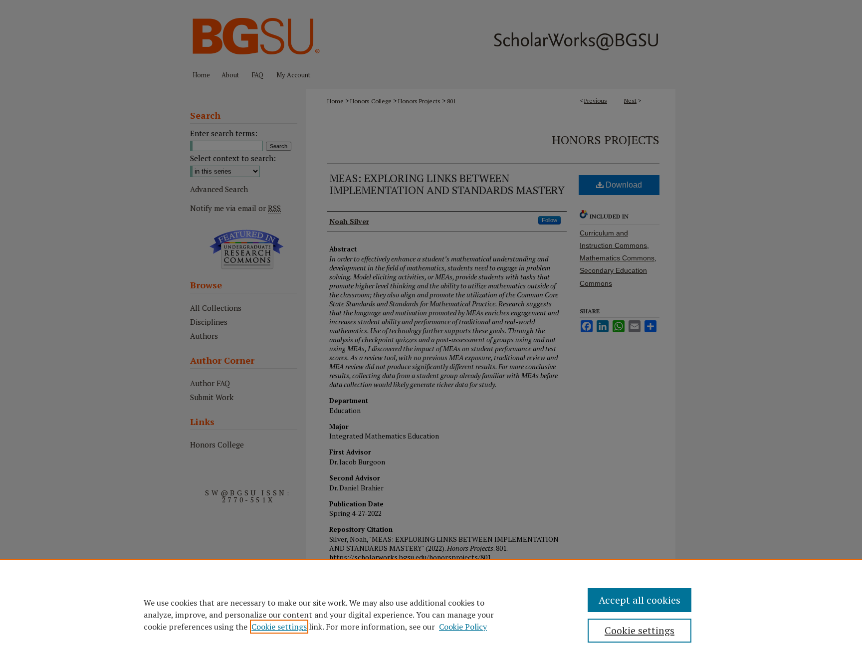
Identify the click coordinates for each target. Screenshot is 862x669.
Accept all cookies (639, 600)
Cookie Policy (463, 626)
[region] (431, 614)
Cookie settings (279, 626)
